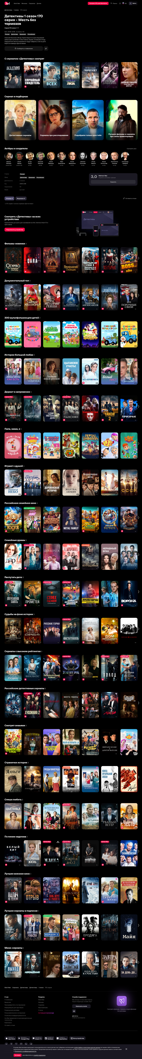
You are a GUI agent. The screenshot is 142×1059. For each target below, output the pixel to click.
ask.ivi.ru (75, 1016)
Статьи (40, 1010)
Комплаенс (8, 1022)
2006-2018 (11, 31)
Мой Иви (41, 999)
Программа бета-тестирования (15, 1005)
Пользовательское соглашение (15, 1013)
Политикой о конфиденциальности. (25, 1051)
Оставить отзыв (10, 1025)
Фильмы (41, 1002)
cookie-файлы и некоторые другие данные (87, 1047)
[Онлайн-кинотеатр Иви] (8, 3)
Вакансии (8, 1002)
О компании (8, 999)
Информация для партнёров (14, 1007)
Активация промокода (46, 1013)
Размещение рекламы (12, 1010)
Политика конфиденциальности (15, 1015)
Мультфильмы (43, 1007)
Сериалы (41, 1005)
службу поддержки (39, 1055)
